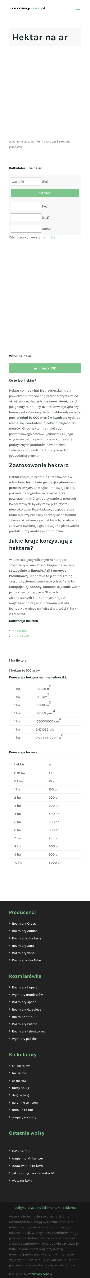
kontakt (55, 1208)
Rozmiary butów (24, 1024)
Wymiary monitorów (27, 995)
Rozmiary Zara (23, 946)
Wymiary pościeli (25, 1039)
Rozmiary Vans (23, 953)
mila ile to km (22, 1110)
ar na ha (48, 237)
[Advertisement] (45, 94)
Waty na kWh (22, 1180)
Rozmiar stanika (24, 1017)
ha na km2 (20, 636)
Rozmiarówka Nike (26, 960)
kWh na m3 (21, 1151)
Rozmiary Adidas (24, 931)
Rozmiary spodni (25, 1002)
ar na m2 (19, 1081)
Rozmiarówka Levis (26, 938)
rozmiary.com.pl (40, 1274)
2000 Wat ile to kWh (27, 1166)
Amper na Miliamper (27, 1158)
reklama (69, 1208)
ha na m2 (19, 631)
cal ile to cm (21, 1066)
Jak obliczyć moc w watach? (33, 1173)
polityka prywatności (30, 1208)
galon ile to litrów (25, 1102)
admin (35, 141)
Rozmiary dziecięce (26, 1009)
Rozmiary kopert (24, 987)
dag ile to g (20, 1095)
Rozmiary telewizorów (28, 1031)
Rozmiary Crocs (24, 923)
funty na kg (20, 1088)
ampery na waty (24, 1117)
